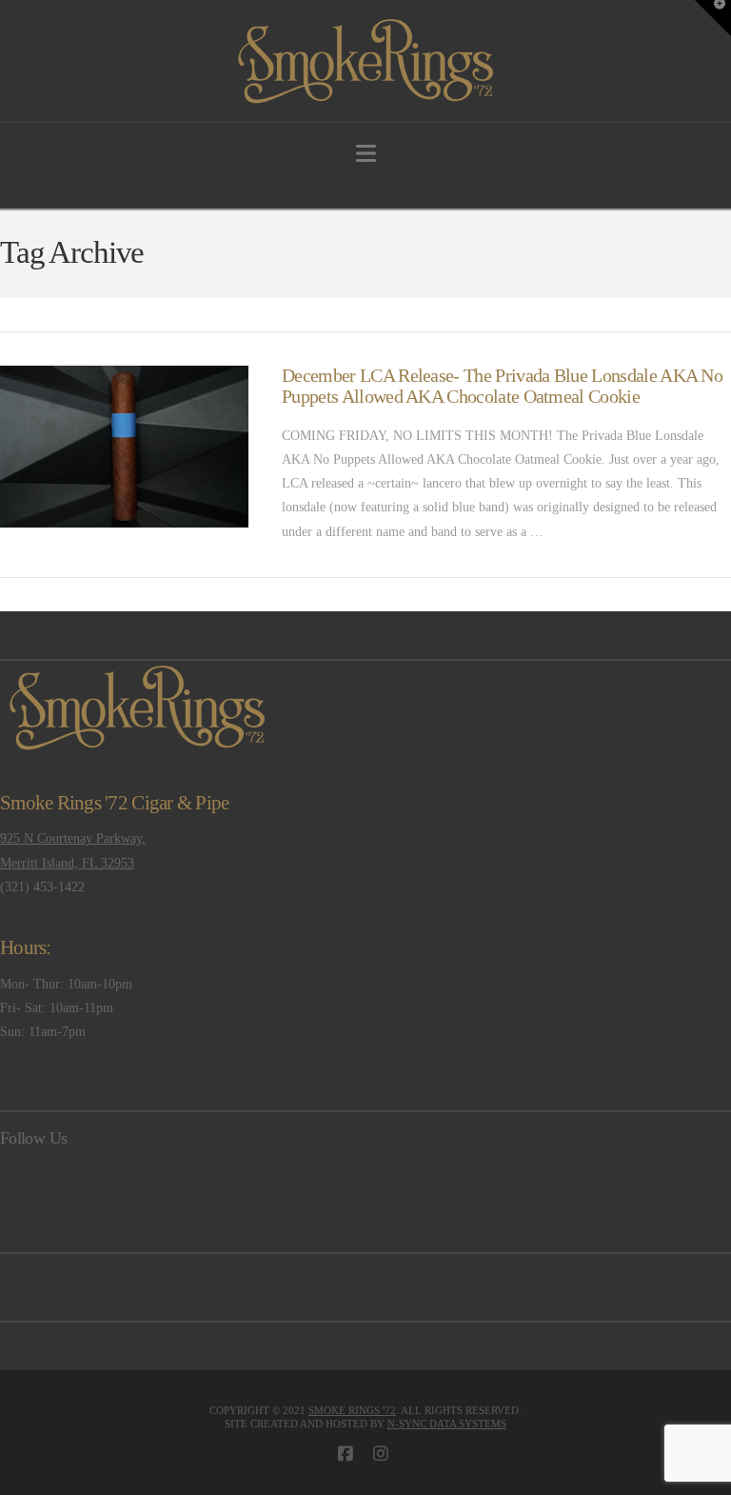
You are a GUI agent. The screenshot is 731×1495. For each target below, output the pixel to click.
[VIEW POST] (124, 447)
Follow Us (33, 1137)
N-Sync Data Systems (446, 1423)
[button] (366, 154)
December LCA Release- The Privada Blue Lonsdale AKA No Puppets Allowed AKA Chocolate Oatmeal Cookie (502, 386)
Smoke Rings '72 (352, 1410)
